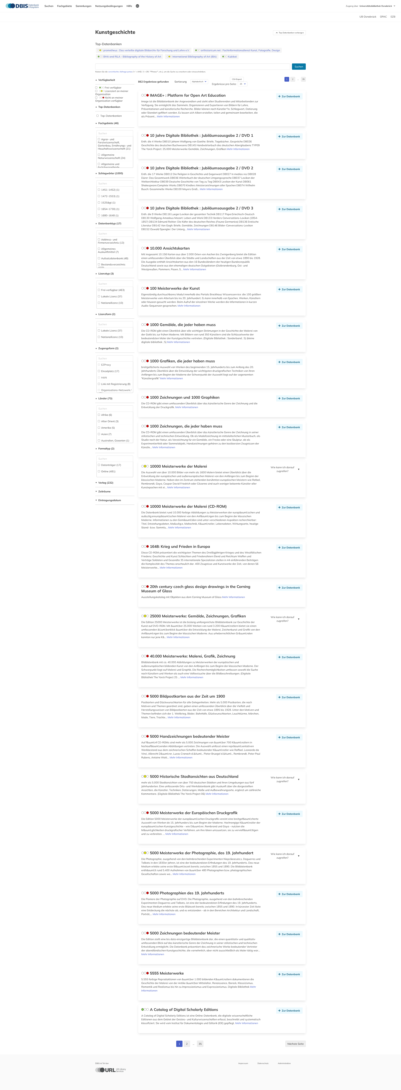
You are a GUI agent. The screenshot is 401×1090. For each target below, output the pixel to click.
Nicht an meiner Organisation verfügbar (109, 99)
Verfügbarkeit (105, 79)
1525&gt (108, 202)
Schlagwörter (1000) (109, 173)
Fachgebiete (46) (107, 123)
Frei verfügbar (112, 87)
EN (137, 6)
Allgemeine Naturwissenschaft (111, 156)
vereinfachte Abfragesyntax (120, 71)
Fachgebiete (64, 6)
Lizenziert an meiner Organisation (111, 92)
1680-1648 (110, 215)
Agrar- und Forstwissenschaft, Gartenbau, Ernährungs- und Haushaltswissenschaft (114, 144)
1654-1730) (110, 209)
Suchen (48, 6)
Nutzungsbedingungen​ (109, 6)
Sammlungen (83, 6)
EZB (393, 16)
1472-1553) (110, 196)
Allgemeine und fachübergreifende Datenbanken (109, 167)
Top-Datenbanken (107, 106)
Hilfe (129, 6)
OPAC (383, 16)
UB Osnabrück (367, 16)
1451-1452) (110, 189)
